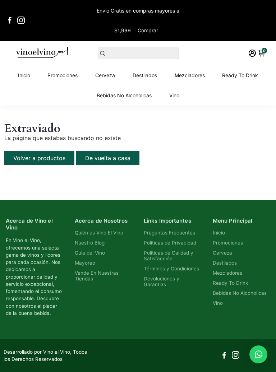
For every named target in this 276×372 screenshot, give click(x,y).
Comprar (148, 30)
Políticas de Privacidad (170, 243)
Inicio (24, 75)
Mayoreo (85, 263)
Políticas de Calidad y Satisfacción (168, 255)
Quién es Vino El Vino (99, 233)
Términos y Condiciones (171, 268)
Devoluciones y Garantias (161, 281)
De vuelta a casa (107, 158)
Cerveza (105, 75)
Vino (174, 95)
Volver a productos (39, 158)
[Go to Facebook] (10, 20)
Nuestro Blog (90, 243)
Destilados (145, 75)
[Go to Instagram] (21, 20)
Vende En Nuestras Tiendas (97, 276)
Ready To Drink (240, 75)
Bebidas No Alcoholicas (124, 95)
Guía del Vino (90, 253)
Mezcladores (190, 75)
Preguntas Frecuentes (169, 233)
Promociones (62, 75)
